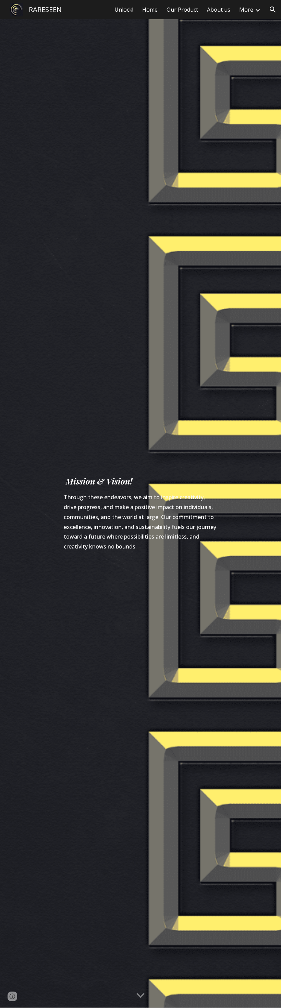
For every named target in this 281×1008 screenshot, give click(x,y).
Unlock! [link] (123, 9)
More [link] (246, 9)
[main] (140, 513)
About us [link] (218, 9)
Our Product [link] (182, 9)
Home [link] (150, 9)
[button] (273, 9)
